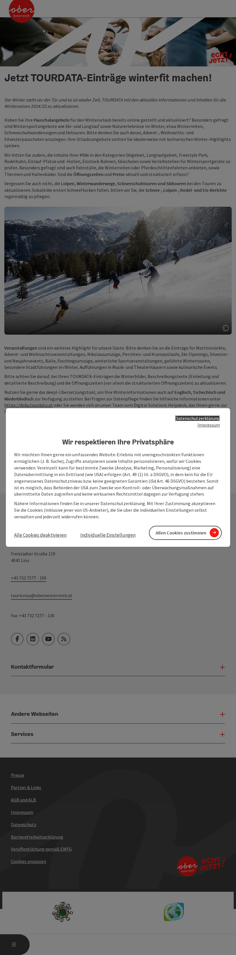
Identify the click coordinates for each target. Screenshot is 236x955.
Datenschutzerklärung (197, 418)
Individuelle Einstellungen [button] (108, 535)
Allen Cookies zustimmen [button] (181, 533)
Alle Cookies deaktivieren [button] (40, 535)
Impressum (208, 425)
